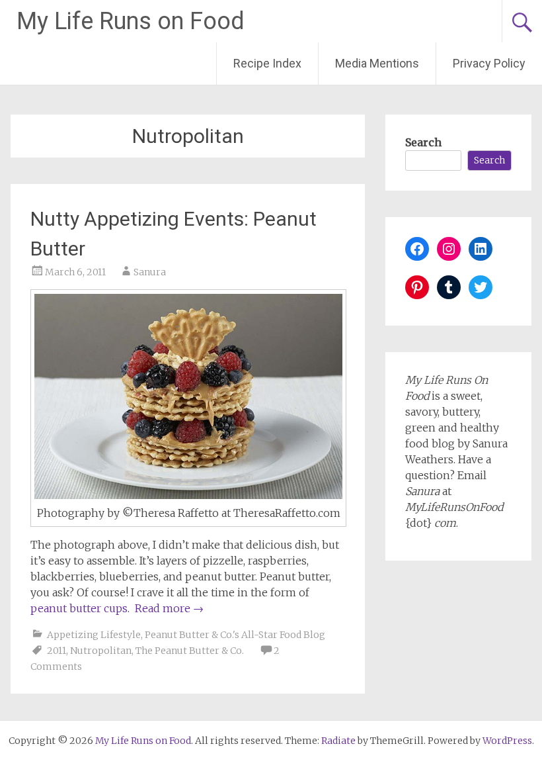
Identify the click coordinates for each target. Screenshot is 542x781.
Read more (169, 608)
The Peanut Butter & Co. (190, 651)
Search (423, 142)
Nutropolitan (101, 651)
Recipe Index (267, 63)
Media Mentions (377, 63)
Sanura (150, 272)
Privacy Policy (489, 63)
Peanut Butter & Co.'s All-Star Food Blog (235, 635)
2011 (56, 651)
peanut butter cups (79, 608)
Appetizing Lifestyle (94, 635)
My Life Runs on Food (131, 21)
